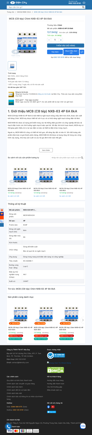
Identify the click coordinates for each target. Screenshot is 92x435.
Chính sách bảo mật (14, 393)
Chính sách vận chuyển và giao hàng (21, 384)
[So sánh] (82, 52)
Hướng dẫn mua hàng (55, 380)
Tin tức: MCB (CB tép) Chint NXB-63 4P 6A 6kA (31, 289)
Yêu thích (54, 52)
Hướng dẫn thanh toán (55, 384)
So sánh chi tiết (13, 196)
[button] (82, 320)
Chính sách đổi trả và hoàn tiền (18, 390)
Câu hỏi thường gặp (54, 387)
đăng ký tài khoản (44, 94)
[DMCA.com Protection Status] (55, 370)
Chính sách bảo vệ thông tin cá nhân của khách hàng (25, 398)
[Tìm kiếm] (83, 7)
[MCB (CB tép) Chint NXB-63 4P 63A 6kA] (20, 174)
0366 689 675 (16, 407)
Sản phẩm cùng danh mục (21, 297)
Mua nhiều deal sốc (71, 52)
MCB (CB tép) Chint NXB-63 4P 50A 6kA (45, 189)
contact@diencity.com (20, 362)
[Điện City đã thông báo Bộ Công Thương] (56, 355)
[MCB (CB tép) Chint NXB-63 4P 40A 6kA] (71, 174)
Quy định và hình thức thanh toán (19, 380)
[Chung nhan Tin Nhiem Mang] (59, 363)
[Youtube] (53, 406)
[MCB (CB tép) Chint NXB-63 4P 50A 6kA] (46, 174)
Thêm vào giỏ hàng (65, 45)
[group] (27, 41)
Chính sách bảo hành (15, 387)
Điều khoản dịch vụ (54, 390)
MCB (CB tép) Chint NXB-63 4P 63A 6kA (19, 189)
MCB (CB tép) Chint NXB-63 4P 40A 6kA (70, 189)
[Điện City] (18, 3)
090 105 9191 (75, 2)
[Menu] (8, 3)
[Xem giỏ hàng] (84, 2)
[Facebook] (48, 406)
